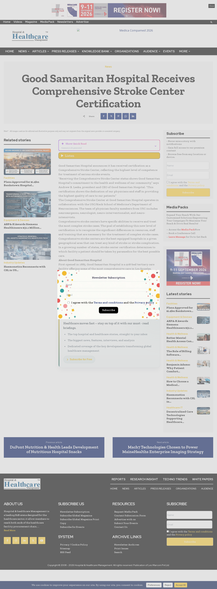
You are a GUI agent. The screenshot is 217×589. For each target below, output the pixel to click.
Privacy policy (144, 302)
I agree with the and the (112, 302)
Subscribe (108, 310)
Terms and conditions (108, 302)
